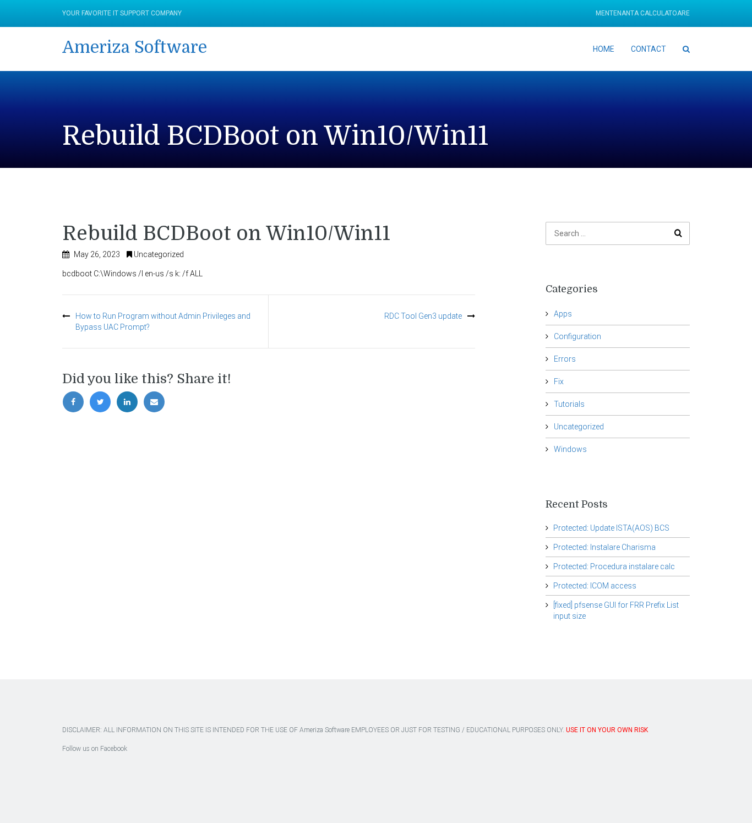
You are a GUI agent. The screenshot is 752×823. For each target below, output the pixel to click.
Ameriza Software (134, 47)
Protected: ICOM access (594, 585)
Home (603, 49)
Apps (563, 313)
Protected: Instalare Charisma (604, 547)
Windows (570, 449)
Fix (559, 381)
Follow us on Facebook (94, 749)
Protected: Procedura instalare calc (614, 566)
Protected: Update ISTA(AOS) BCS (611, 528)
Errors (565, 359)
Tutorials (569, 404)
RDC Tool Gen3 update (423, 316)
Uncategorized (159, 254)
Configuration (577, 336)
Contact (648, 49)
